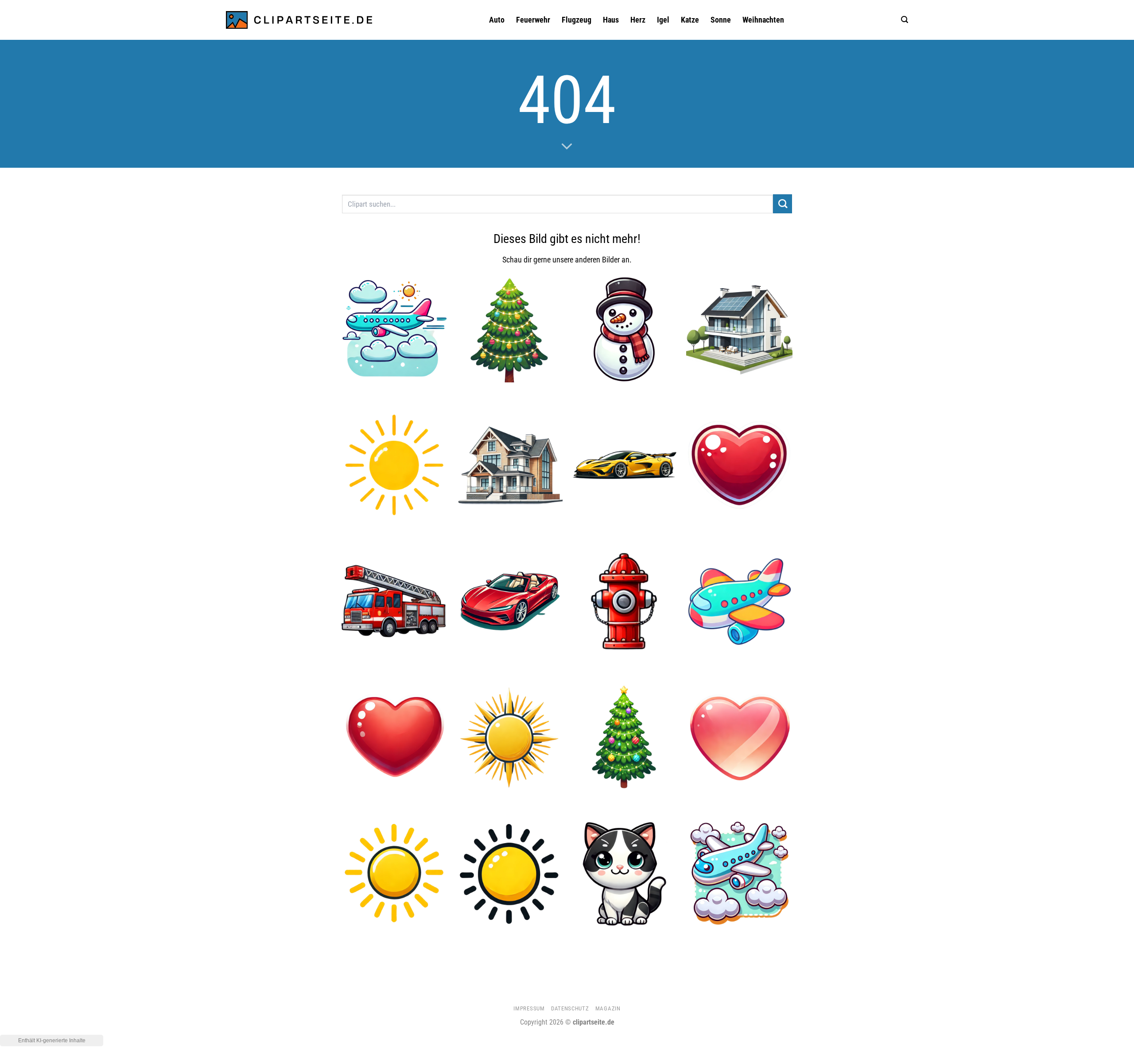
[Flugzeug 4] (395, 329)
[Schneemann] (624, 329)
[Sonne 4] (510, 874)
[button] (904, 19)
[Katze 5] (624, 874)
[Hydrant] (624, 601)
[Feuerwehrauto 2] (395, 601)
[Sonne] (395, 874)
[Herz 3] (739, 737)
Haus (611, 19)
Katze (690, 19)
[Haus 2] (510, 465)
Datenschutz (570, 1008)
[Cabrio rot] (510, 601)
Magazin (608, 1008)
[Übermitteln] (782, 203)
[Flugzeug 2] (739, 601)
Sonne (721, 19)
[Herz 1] (395, 737)
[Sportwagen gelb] (624, 465)
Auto (497, 19)
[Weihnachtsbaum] (624, 737)
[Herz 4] (739, 465)
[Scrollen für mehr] (567, 147)
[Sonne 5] (395, 465)
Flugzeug (576, 19)
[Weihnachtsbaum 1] (510, 329)
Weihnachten (763, 19)
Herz (637, 19)
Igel (663, 19)
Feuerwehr (533, 19)
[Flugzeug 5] (739, 874)
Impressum (528, 1008)
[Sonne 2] (510, 737)
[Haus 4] (739, 329)
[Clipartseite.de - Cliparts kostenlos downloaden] (299, 20)
